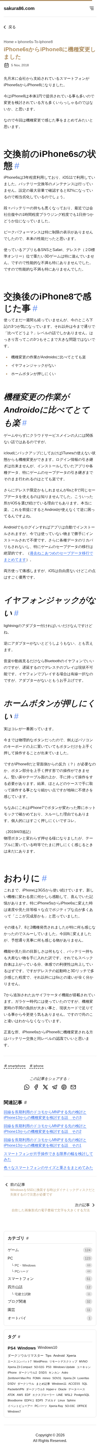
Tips (48, 1355)
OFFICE (82, 1406)
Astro (65, 1372)
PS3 (48, 1367)
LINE (60, 1395)
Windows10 (47, 1347)
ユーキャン (84, 1367)
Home (9, 42)
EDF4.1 (29, 1400)
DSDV (12, 1383)
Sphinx (71, 1400)
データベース (76, 1389)
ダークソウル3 (35, 1389)
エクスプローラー (43, 1395)
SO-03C (70, 1406)
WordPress (40, 1361)
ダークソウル (25, 1383)
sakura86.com (19, 8)
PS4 (12, 1348)
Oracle (62, 1389)
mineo (46, 1378)
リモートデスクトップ (63, 1361)
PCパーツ (41, 1406)
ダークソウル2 (28, 1372)
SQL (84, 1383)
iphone (38, 1066)
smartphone (17, 1066)
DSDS (43, 1372)
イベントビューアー (20, 1406)
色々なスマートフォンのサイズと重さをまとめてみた (48, 1168)
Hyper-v (51, 1389)
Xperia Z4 (69, 1378)
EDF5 (39, 1400)
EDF (27, 1395)
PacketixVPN (16, 1389)
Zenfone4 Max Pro (19, 1378)
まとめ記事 (43, 1383)
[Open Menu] (91, 8)
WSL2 (68, 1395)
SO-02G (39, 1367)
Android (59, 1355)
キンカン (54, 1372)
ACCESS (74, 1383)
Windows (26, 1348)
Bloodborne (15, 1400)
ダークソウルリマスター (25, 1355)
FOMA (37, 1378)
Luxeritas (83, 1378)
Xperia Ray (56, 1406)
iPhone (12, 1372)
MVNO (83, 1361)
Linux (61, 1400)
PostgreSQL (82, 1395)
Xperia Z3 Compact (20, 1367)
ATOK (11, 1395)
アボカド (50, 1400)
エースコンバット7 (20, 1361)
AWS (20, 1395)
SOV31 (56, 1378)
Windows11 (59, 1383)
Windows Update (64, 1367)
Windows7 (14, 1411)
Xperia (71, 1355)
